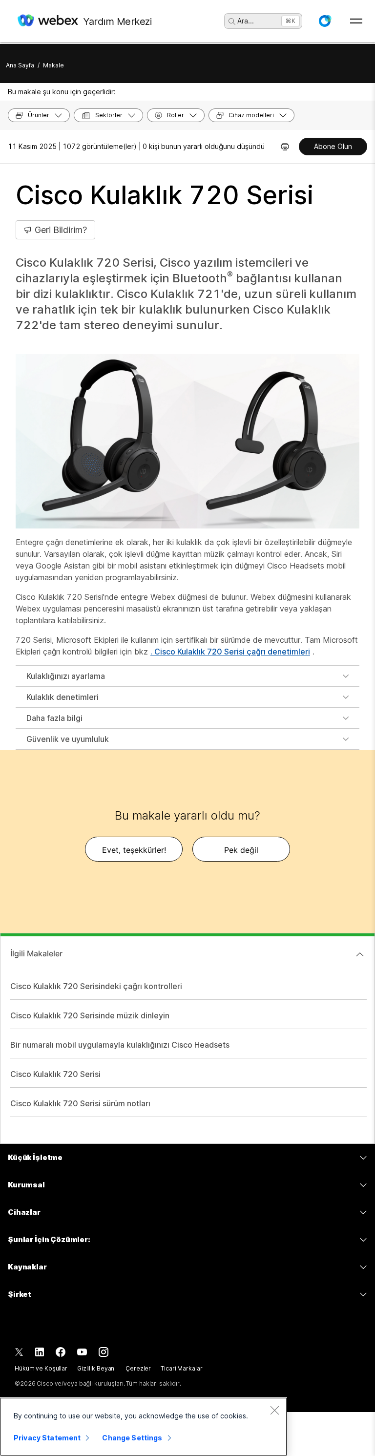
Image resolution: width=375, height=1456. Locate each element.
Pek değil (241, 850)
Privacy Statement (47, 1438)
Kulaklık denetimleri (62, 697)
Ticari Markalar (181, 1368)
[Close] (274, 1410)
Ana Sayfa (20, 65)
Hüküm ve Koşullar (41, 1368)
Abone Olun (333, 146)
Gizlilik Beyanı (96, 1368)
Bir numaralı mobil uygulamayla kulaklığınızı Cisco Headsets (119, 1045)
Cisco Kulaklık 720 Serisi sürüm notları (80, 1103)
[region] (143, 1426)
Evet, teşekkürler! (134, 850)
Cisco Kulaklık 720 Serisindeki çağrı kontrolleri (96, 986)
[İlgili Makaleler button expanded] (360, 954)
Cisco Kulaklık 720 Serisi (55, 1074)
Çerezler (138, 1368)
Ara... (245, 21)
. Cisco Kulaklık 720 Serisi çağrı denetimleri (230, 651)
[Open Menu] (356, 21)
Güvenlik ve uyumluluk (67, 739)
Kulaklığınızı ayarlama (65, 676)
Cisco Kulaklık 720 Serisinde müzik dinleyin (89, 1015)
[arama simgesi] (232, 21)
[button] (324, 21)
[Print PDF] (285, 146)
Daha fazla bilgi (54, 718)
